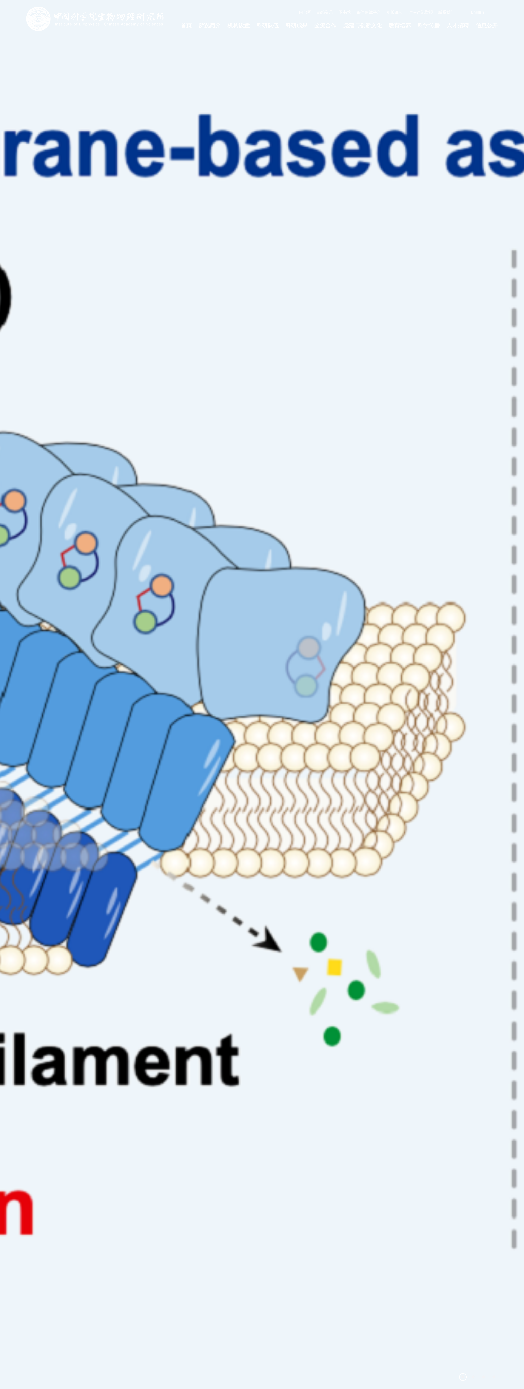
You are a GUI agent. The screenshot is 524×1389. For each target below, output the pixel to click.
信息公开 (487, 25)
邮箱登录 (325, 12)
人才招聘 (458, 25)
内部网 (305, 12)
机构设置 (239, 25)
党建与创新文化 (362, 25)
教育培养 (400, 25)
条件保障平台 (368, 12)
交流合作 (325, 25)
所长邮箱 (394, 12)
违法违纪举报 (420, 12)
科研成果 (297, 25)
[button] (463, 1377)
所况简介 (210, 25)
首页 (186, 25)
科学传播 (429, 25)
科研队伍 (268, 25)
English (477, 12)
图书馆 (345, 12)
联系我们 (446, 12)
